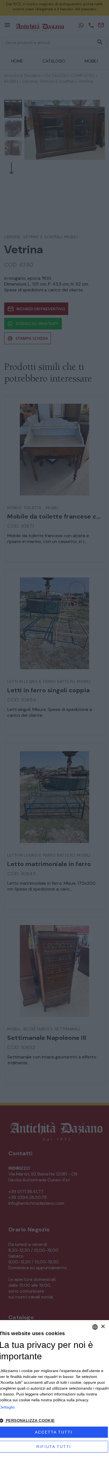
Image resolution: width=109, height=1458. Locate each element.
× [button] (103, 1327)
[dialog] (54, 1389)
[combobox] (95, 1327)
